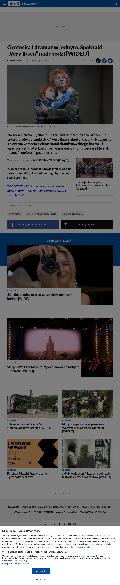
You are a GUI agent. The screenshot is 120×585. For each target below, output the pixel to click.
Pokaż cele (41, 579)
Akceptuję (41, 571)
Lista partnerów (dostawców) (15, 563)
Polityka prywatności (80, 547)
